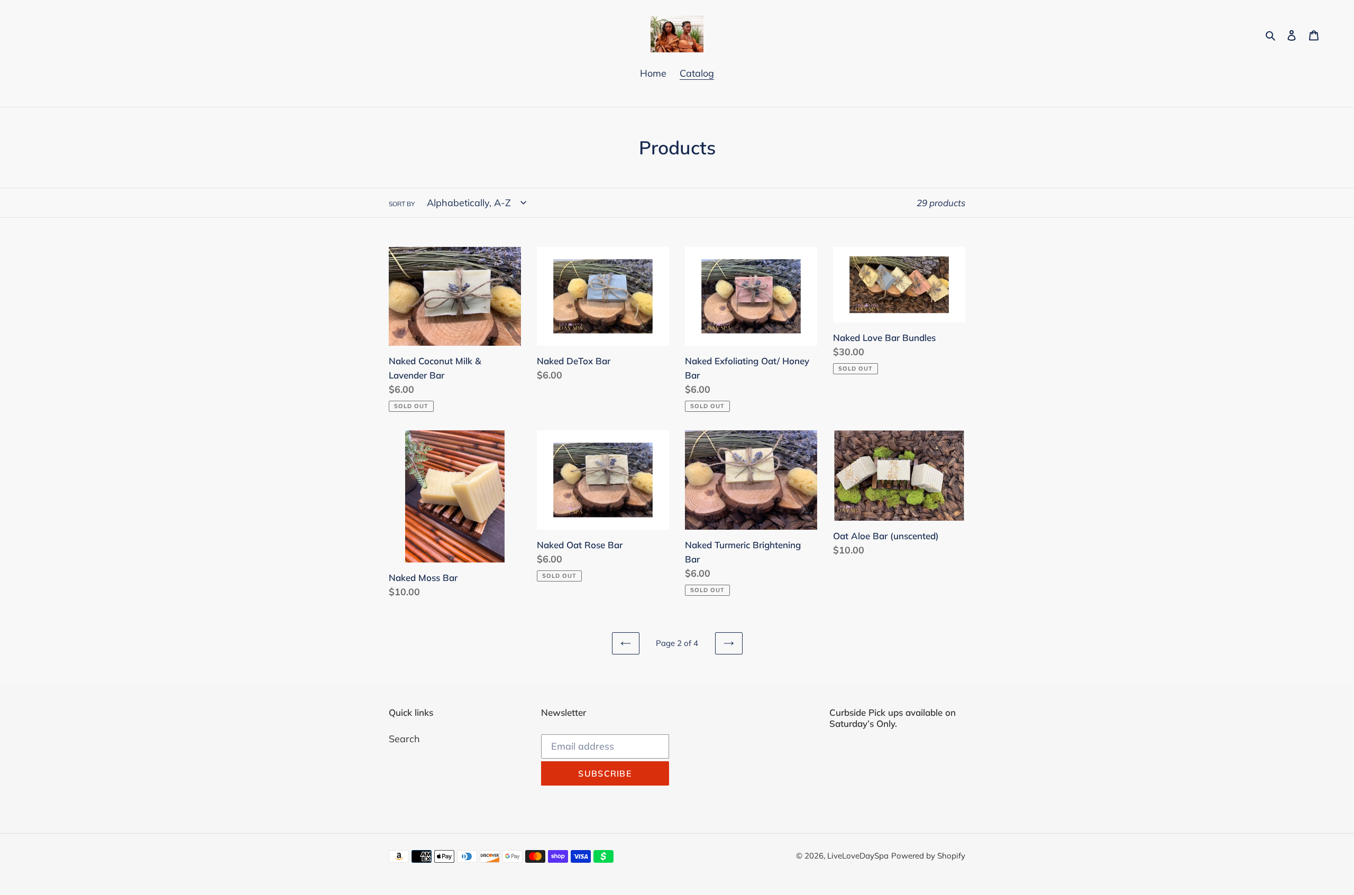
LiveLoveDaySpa (858, 856)
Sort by (402, 204)
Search (404, 739)
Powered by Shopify (928, 856)
